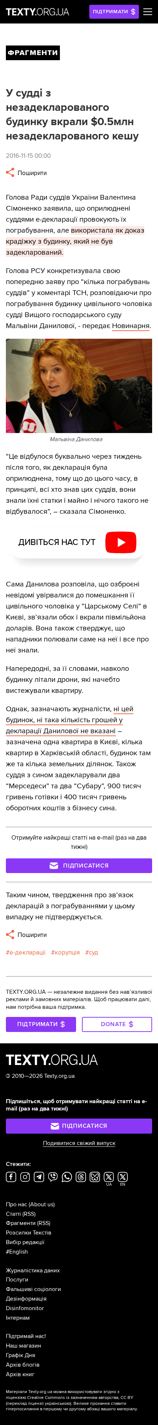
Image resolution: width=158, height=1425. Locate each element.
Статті (13, 1214)
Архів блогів (23, 1364)
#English (17, 1251)
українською (57, 1403)
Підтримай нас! (26, 1336)
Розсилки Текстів (28, 1232)
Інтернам (18, 1318)
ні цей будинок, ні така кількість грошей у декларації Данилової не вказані (69, 720)
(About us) (42, 1204)
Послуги (17, 1279)
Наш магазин (23, 1345)
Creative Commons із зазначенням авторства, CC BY (80, 1397)
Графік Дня (20, 1355)
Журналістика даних (33, 1270)
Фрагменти (21, 1223)
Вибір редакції (25, 1242)
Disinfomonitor (25, 1308)
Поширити (31, 173)
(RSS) (29, 1214)
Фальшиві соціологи (33, 1289)
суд (93, 952)
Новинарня (131, 325)
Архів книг (20, 1374)
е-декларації (28, 952)
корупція (67, 952)
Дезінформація (26, 1298)
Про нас (16, 1204)
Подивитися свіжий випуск (79, 1143)
